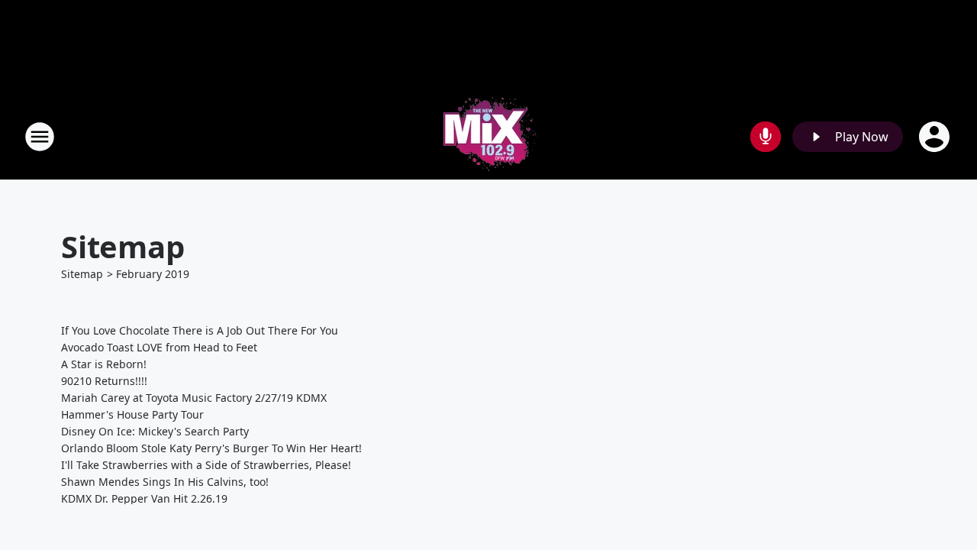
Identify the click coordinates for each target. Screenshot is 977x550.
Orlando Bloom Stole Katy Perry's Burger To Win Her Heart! (211, 448)
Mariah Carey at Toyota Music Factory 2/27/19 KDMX (194, 397)
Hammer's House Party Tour (132, 414)
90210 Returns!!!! (104, 381)
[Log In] (936, 136)
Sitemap (82, 274)
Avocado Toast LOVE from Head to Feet (159, 347)
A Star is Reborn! (104, 364)
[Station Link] (488, 136)
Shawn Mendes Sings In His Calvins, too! (165, 481)
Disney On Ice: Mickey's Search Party (155, 431)
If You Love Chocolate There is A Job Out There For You (199, 330)
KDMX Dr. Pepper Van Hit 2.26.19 (144, 498)
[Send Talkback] (765, 136)
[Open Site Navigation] (39, 136)
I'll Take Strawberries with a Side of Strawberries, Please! (206, 465)
